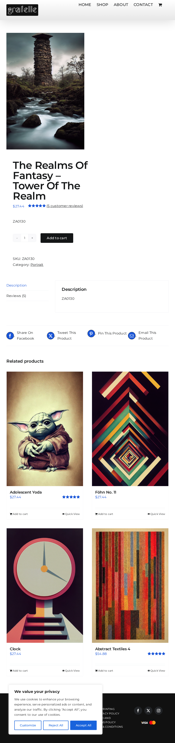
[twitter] (148, 711)
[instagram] (159, 711)
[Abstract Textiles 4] (130, 585)
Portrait (37, 265)
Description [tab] (16, 285)
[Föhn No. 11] (130, 429)
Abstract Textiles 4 (112, 649)
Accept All (83, 725)
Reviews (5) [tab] (16, 296)
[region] (55, 709)
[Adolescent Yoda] (45, 429)
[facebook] (138, 711)
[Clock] (45, 585)
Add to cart (57, 238)
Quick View (72, 514)
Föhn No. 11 (105, 492)
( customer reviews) (65, 206)
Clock (15, 649)
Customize (28, 725)
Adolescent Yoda (26, 492)
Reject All (56, 725)
